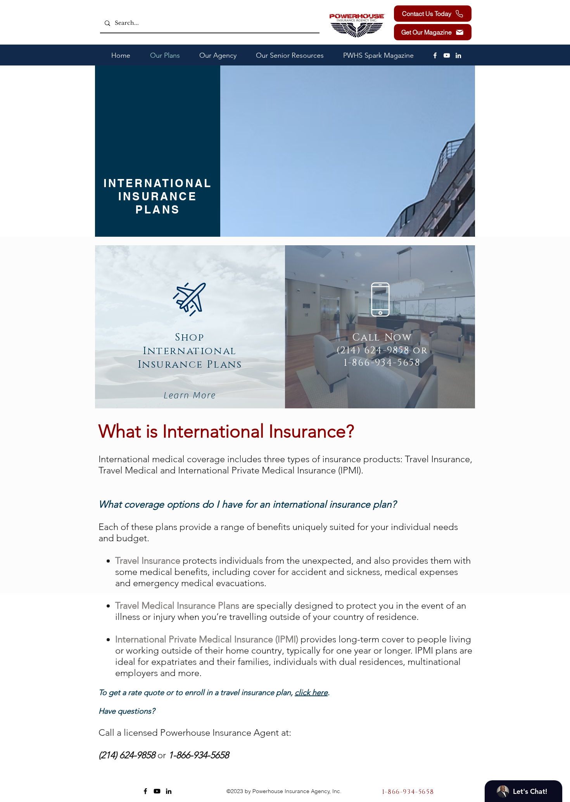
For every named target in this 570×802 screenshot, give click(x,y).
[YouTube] (447, 55)
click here (311, 692)
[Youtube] (157, 791)
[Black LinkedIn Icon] (169, 791)
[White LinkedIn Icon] (458, 55)
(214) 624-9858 (373, 350)
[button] (433, 32)
